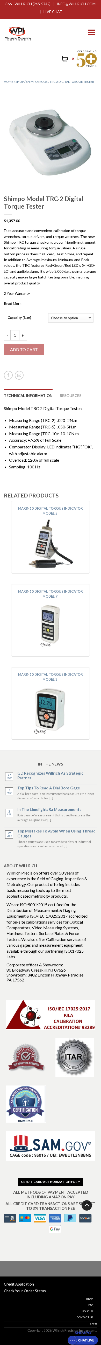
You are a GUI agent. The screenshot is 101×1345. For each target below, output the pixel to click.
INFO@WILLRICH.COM (76, 4)
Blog (89, 1299)
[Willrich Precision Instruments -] (18, 32)
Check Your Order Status (25, 1291)
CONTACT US (85, 1317)
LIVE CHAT (53, 11)
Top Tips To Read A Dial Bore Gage (48, 788)
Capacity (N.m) (19, 318)
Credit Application (19, 1284)
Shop (20, 82)
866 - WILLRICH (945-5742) (28, 4)
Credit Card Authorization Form (50, 1182)
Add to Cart (24, 349)
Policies (87, 1311)
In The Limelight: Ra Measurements (49, 809)
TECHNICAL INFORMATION (28, 395)
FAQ (90, 1305)
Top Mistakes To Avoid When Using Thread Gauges (56, 833)
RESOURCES (70, 395)
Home (8, 82)
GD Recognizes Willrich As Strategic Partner (50, 775)
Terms (92, 1323)
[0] (64, 60)
